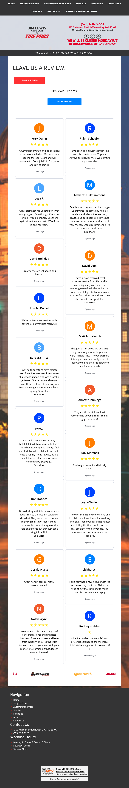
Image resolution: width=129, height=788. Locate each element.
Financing (18, 714)
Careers (37, 11)
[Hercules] (33, 673)
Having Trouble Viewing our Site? (64, 779)
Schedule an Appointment (81, 11)
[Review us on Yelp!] (92, 36)
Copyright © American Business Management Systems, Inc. (64, 784)
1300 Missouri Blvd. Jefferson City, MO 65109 (92, 27)
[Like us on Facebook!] (86, 36)
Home (16, 700)
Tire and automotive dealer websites (71, 772)
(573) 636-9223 (92, 24)
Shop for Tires (20, 703)
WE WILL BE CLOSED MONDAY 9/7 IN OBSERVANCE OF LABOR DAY (92, 42)
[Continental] (76, 673)
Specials (17, 710)
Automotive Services (23, 707)
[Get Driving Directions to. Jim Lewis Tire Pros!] (98, 36)
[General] (109, 673)
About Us (17, 717)
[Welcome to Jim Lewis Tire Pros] (36, 32)
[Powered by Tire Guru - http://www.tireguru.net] (48, 771)
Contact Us (53, 11)
